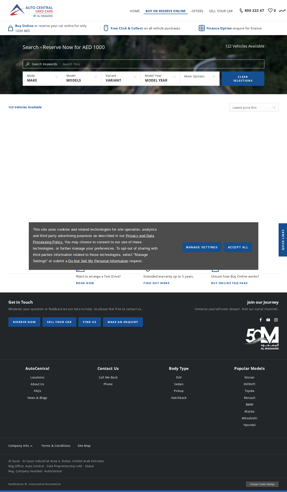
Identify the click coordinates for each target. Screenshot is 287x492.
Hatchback (179, 398)
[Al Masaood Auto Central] (31, 10)
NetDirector (16, 484)
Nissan (250, 377)
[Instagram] (276, 320)
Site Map (84, 446)
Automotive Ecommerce (45, 484)
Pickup (179, 391)
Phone (108, 384)
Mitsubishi (250, 418)
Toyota (249, 391)
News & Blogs (37, 398)
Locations (37, 377)
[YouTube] (268, 320)
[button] (42, 79)
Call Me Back (108, 377)
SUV (179, 377)
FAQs (37, 391)
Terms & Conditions (55, 446)
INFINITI (249, 384)
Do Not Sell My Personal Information (98, 261)
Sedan (178, 384)
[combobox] (254, 107)
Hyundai (250, 425)
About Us (37, 384)
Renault (249, 398)
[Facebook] (260, 320)
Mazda (249, 411)
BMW (249, 404)
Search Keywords (44, 64)
